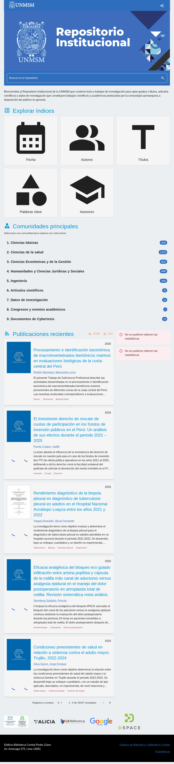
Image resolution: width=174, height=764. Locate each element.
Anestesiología (40, 627)
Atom (96, 333)
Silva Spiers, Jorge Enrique (49, 664)
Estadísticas (162, 751)
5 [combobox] (58, 702)
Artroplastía (55, 627)
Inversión (37, 473)
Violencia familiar (57, 691)
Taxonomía (48, 399)
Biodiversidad (62, 399)
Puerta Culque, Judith (46, 446)
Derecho (58, 473)
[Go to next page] (110, 702)
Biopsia (51, 548)
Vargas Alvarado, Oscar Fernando (53, 520)
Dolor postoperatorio (73, 627)
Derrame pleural (65, 548)
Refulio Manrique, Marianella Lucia (54, 372)
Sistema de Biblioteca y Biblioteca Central (144, 744)
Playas (36, 399)
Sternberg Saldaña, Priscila (50, 600)
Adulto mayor (39, 691)
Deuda (48, 473)
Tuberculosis (39, 548)
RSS (110, 333)
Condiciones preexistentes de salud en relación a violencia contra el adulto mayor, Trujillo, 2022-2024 (71, 652)
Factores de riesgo (76, 691)
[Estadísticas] (162, 5)
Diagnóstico (81, 548)
